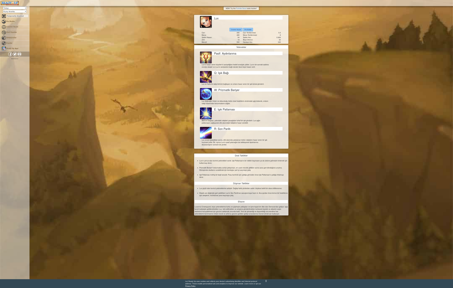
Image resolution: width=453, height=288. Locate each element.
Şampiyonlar (11, 37)
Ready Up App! (12, 48)
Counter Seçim (12, 27)
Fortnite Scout (241, 8)
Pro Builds (10, 21)
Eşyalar (9, 43)
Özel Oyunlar (11, 32)
